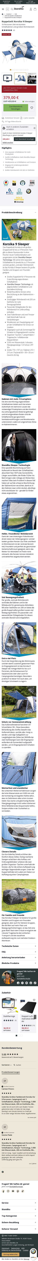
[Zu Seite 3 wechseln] (21, 1035)
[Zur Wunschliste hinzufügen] (32, 107)
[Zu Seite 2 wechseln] (19, 1035)
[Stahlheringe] (10, 1015)
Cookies (25, 1250)
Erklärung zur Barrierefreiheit (11, 1250)
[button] (35, 9)
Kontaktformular (23, 978)
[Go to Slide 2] (12, 69)
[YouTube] (26, 983)
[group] (19, 1054)
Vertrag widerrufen (10, 1254)
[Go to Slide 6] (21, 69)
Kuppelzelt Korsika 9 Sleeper (13, 17)
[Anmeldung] (31, 9)
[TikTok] (35, 983)
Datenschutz (15, 1248)
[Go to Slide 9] (27, 69)
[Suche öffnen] (12, 9)
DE (7, 9)
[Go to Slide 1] (10, 69)
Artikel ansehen (8, 143)
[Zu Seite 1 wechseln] (16, 1035)
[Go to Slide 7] (23, 69)
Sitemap (26, 1259)
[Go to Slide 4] (17, 69)
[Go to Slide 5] (19, 69)
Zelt (16, 14)
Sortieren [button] (6, 1065)
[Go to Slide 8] (25, 69)
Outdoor (9, 14)
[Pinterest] (31, 983)
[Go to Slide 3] (14, 69)
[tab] (11, 1072)
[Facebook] (18, 983)
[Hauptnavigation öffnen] (3, 9)
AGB (22, 1248)
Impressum (5, 1248)
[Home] (2, 14)
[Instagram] (22, 983)
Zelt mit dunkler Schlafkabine (13, 16)
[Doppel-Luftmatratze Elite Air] (28, 1015)
